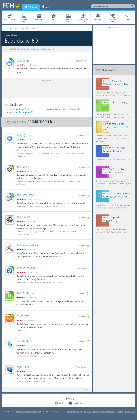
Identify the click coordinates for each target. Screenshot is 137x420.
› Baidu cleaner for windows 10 (19, 112)
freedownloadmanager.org (28, 411)
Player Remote (23, 367)
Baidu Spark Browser (26, 195)
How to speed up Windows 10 (112, 219)
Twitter (62, 403)
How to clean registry (115, 102)
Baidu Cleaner (23, 60)
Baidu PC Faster (23, 135)
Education (98, 20)
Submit (120, 411)
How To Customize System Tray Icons (113, 171)
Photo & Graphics (24, 20)
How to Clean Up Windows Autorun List (115, 82)
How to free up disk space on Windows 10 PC (115, 127)
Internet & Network (68, 20)
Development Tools (112, 20)
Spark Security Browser (27, 268)
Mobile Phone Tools (83, 20)
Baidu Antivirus (23, 167)
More (127, 20)
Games (53, 20)
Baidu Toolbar (23, 217)
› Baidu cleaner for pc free (17, 109)
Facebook (77, 403)
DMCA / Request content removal (99, 411)
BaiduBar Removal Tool (27, 245)
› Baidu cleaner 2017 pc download (63, 109)
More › (86, 389)
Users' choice (19, 28)
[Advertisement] (47, 88)
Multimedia (39, 20)
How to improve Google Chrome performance (116, 195)
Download (81, 61)
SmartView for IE (24, 341)
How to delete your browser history (114, 149)
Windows (8, 28)
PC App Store (22, 316)
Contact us (130, 411)
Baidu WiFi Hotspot (25, 293)
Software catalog (74, 411)
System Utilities (9, 20)
